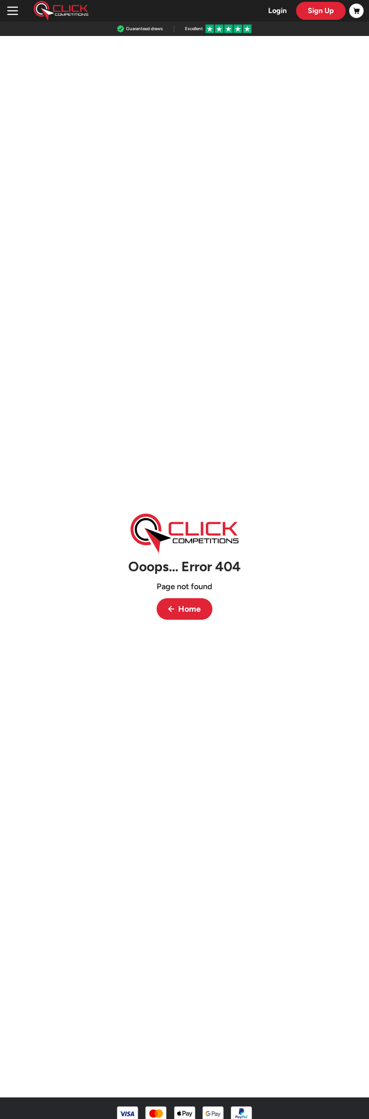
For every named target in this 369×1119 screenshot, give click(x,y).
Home (189, 609)
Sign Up (321, 10)
